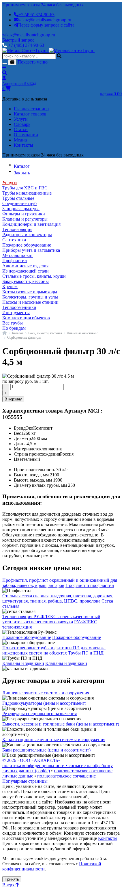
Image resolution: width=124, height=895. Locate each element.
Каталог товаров (30, 113)
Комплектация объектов (26, 317)
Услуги (21, 119)
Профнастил (14, 260)
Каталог (17, 333)
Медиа (20, 139)
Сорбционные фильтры (24, 337)
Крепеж (10, 286)
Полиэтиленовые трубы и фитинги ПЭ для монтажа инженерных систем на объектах (54, 650)
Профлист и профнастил (89, 585)
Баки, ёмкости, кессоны (25, 281)
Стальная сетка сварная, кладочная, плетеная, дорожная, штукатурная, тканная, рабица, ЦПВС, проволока (57, 598)
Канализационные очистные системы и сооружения (53, 739)
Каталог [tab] (22, 166)
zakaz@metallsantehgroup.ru (44, 19)
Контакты (23, 145)
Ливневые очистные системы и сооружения (45, 692)
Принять (12, 879)
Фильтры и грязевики (23, 213)
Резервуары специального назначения (39, 713)
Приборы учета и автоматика (31, 250)
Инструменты (16, 312)
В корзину (13, 399)
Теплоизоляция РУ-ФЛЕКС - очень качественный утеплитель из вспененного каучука (51, 619)
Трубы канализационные (27, 193)
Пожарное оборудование (26, 245)
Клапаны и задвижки (23, 663)
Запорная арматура (21, 208)
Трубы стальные (18, 198)
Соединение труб (19, 203)
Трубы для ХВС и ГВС (25, 187)
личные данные (17, 775)
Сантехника (14, 239)
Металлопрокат (17, 255)
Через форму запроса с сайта (46, 25)
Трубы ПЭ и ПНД (86, 652)
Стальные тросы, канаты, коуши (34, 276)
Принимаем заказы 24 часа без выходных (43, 4)
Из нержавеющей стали (25, 270)
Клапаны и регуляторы (25, 219)
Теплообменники (19, 307)
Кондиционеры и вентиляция (31, 224)
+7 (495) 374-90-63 (36, 14)
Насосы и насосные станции (30, 302)
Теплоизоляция (17, 229)
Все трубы (12, 322)
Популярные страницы (25, 781)
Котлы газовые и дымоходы (29, 291)
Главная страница (31, 108)
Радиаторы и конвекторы (27, 234)
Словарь (22, 124)
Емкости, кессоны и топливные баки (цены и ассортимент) (60, 723)
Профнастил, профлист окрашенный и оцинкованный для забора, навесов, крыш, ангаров (59, 583)
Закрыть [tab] (22, 172)
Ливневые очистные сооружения (84, 333)
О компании (26, 134)
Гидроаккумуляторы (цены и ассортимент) (44, 703)
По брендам (14, 328)
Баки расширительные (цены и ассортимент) (46, 749)
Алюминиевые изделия (25, 265)
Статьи (21, 129)
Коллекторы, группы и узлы (30, 296)
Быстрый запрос (18, 40)
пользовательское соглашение (83, 770)
